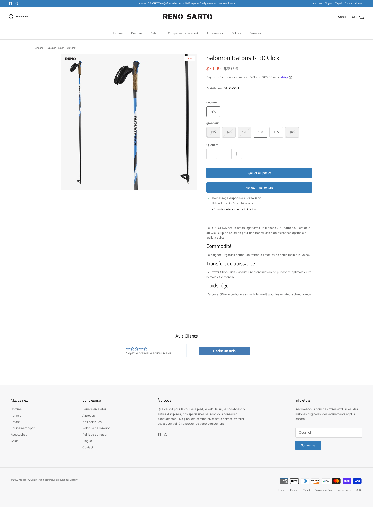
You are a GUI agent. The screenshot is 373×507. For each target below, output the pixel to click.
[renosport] (186, 17)
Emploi (338, 3)
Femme (16, 415)
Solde (15, 441)
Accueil (39, 48)
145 (244, 132)
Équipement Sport (23, 428)
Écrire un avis (224, 351)
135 (213, 132)
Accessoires (19, 434)
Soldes (236, 33)
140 (229, 132)
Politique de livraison (96, 428)
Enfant (15, 422)
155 (276, 132)
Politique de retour (94, 434)
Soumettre (308, 445)
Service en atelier (94, 409)
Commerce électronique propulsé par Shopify (54, 480)
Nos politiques (92, 422)
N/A (213, 111)
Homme (16, 409)
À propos (317, 3)
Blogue (328, 3)
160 (292, 132)
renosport (24, 480)
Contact (359, 3)
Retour (348, 3)
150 (260, 132)
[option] (129, 122)
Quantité (212, 145)
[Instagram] (16, 3)
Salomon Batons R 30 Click (61, 48)
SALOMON (231, 88)
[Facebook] (10, 3)
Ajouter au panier (259, 173)
